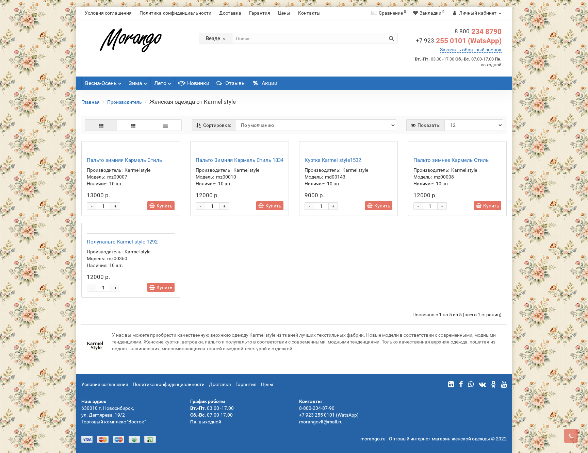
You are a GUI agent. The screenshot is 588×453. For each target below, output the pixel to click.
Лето (160, 83)
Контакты (309, 13)
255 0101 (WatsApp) (459, 41)
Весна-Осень (101, 83)
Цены (284, 13)
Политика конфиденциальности (175, 13)
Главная (90, 102)
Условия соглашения (108, 13)
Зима (135, 83)
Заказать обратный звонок (471, 49)
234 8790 (478, 32)
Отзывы (235, 83)
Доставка (230, 13)
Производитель (124, 102)
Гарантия (259, 13)
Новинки (198, 83)
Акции (269, 83)
